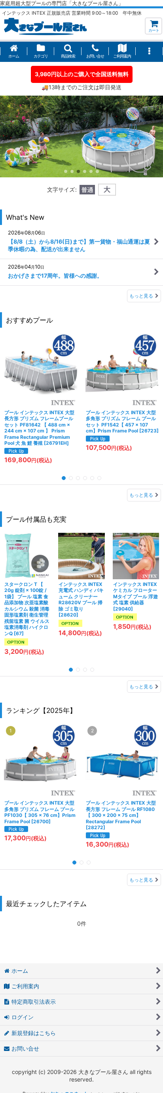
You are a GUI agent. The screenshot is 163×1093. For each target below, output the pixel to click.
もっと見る (141, 296)
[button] (68, 52)
